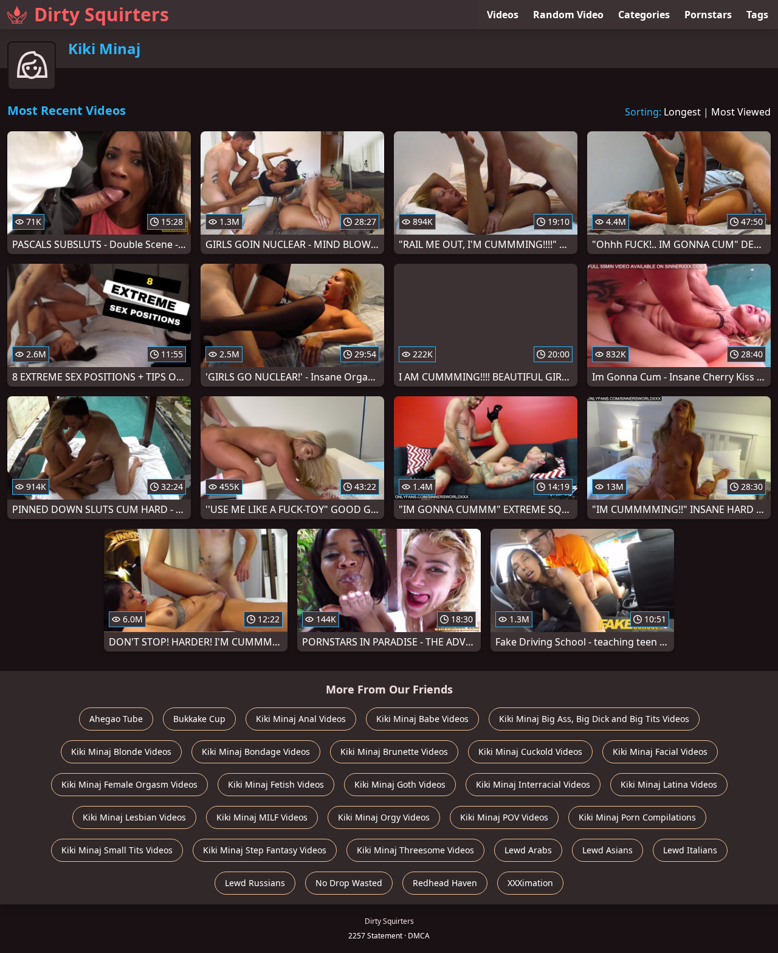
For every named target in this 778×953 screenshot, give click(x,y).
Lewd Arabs (528, 850)
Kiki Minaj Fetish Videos (276, 784)
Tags (757, 14)
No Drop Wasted (348, 883)
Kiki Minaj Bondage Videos (256, 751)
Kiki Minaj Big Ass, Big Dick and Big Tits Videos (594, 718)
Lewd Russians (255, 883)
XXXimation (530, 883)
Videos (502, 14)
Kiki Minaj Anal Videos (301, 718)
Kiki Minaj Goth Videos (400, 784)
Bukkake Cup (199, 718)
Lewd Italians (690, 850)
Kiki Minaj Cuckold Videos (530, 751)
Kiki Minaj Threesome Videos (415, 850)
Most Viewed (741, 112)
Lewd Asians (607, 850)
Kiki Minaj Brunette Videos (394, 751)
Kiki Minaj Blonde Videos (121, 751)
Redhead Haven (445, 883)
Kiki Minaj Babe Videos (422, 718)
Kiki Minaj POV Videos (504, 817)
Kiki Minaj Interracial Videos (533, 784)
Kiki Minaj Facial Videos (660, 751)
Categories (644, 14)
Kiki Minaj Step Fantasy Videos (264, 850)
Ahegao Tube (116, 718)
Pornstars (708, 14)
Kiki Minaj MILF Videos (262, 817)
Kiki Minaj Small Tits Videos (117, 850)
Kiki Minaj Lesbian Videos (134, 817)
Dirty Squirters (101, 14)
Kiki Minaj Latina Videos (669, 784)
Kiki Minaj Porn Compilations (637, 817)
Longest (682, 112)
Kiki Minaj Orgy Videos (384, 817)
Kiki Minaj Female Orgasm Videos (129, 784)
